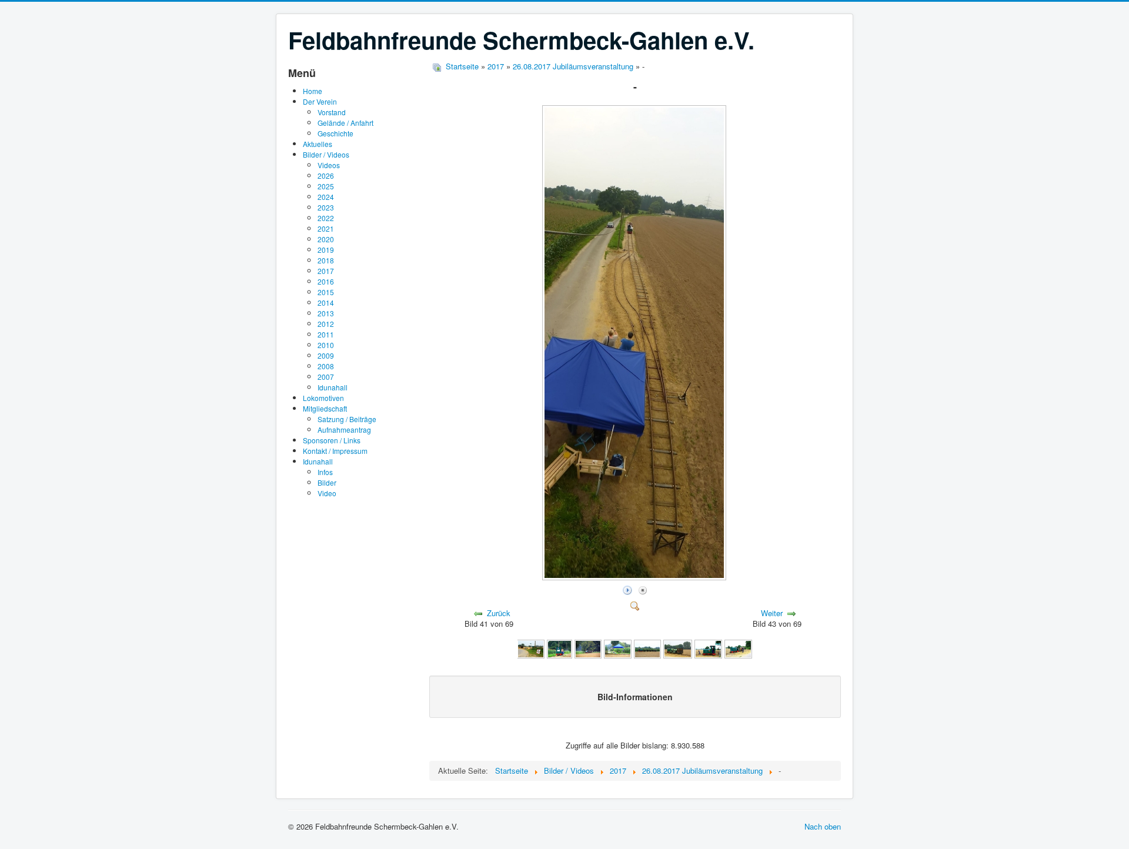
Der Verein (320, 101)
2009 (326, 355)
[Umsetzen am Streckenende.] (708, 648)
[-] (635, 576)
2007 (326, 377)
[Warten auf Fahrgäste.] (677, 648)
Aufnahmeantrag (344, 429)
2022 (326, 218)
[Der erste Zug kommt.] (560, 648)
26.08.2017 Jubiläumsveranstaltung (573, 66)
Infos (325, 472)
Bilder (327, 482)
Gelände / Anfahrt (345, 123)
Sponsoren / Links (331, 440)
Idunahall (333, 387)
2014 (326, 302)
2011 (326, 334)
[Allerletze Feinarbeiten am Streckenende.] (530, 648)
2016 (326, 281)
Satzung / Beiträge (347, 419)
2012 (326, 324)
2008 (326, 366)
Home (312, 91)
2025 (326, 186)
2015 (326, 292)
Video (327, 493)
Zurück (498, 613)
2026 (326, 176)
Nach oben (822, 826)
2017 (326, 271)
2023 (326, 207)
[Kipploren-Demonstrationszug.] (588, 648)
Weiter (772, 613)
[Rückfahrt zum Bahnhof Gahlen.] (737, 648)
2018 (326, 260)
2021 (326, 228)
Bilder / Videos (326, 154)
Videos (329, 165)
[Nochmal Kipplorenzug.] (647, 648)
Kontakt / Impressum (335, 451)
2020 (326, 239)
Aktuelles (317, 144)
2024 (326, 197)
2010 (326, 345)
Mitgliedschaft (325, 408)
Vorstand (332, 112)
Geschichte (335, 133)
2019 (326, 250)
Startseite (462, 66)
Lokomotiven (323, 398)
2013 (326, 313)
